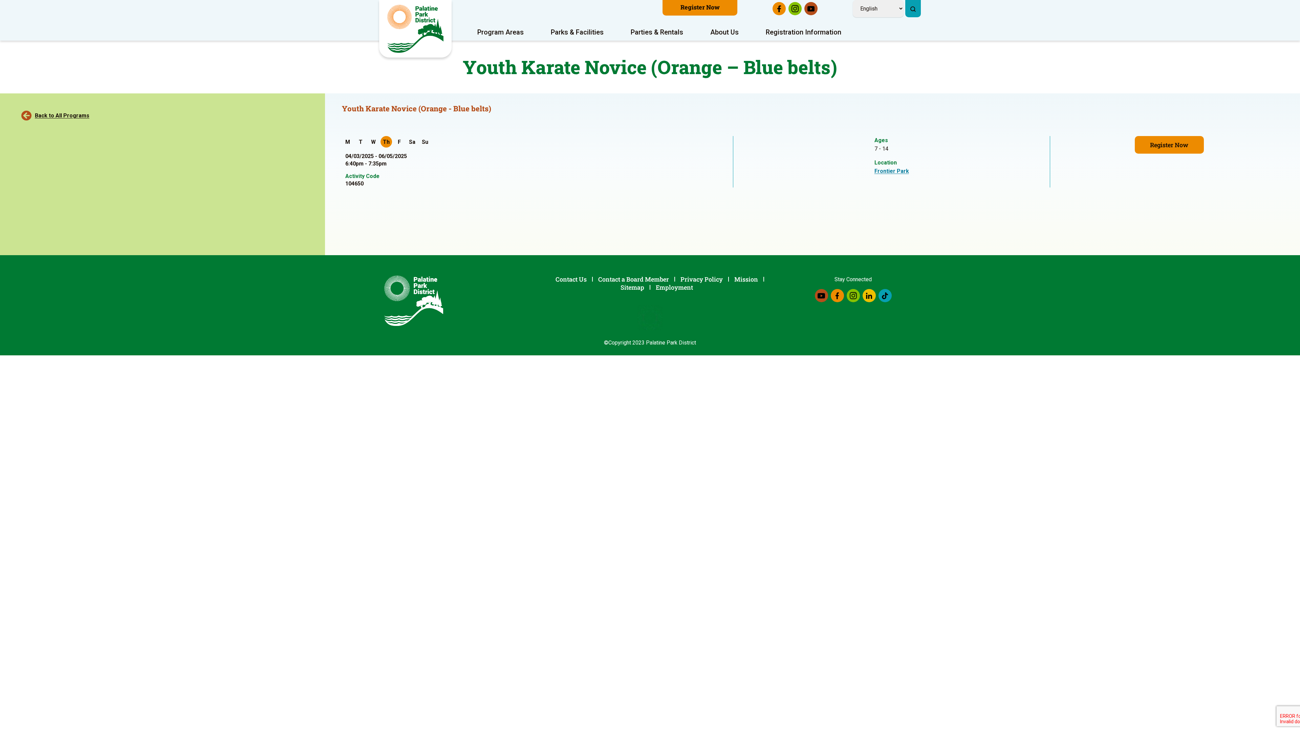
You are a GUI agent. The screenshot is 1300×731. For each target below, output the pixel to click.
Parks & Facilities (577, 32)
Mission (746, 279)
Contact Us (571, 279)
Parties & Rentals (657, 32)
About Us (724, 32)
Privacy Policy (701, 279)
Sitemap (632, 287)
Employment (674, 287)
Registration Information (803, 32)
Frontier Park (891, 171)
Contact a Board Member (633, 279)
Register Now (700, 7)
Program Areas (500, 32)
